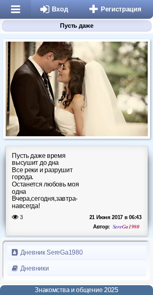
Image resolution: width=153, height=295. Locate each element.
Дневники (34, 268)
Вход (60, 9)
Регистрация (121, 9)
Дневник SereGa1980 (50, 252)
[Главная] (15, 9)
